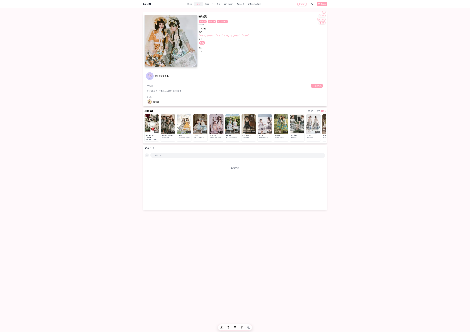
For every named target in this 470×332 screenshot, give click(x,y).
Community (228, 4)
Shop (207, 4)
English (302, 4)
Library (198, 4)
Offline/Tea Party (254, 4)
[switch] (323, 111)
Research (240, 4)
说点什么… (159, 155)
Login (323, 4)
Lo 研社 (147, 4)
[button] (153, 101)
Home (189, 4)
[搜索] (312, 3)
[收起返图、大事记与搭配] (324, 12)
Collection (216, 4)
